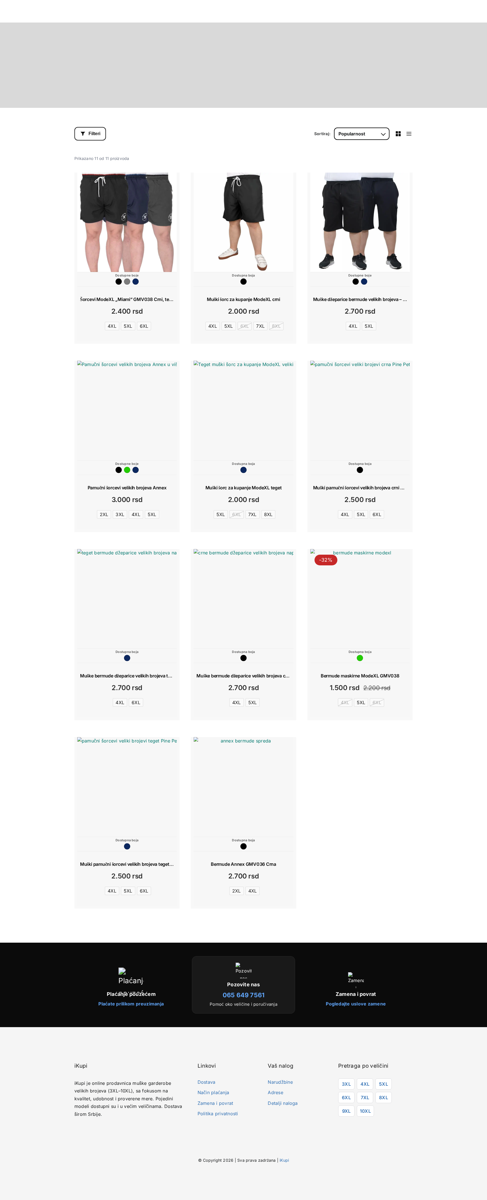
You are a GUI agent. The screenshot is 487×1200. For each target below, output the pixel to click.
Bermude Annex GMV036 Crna (243, 864)
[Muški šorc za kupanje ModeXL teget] (243, 410)
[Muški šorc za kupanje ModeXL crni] (243, 222)
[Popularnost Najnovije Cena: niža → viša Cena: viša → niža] (361, 134)
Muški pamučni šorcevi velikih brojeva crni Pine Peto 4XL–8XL (377, 487)
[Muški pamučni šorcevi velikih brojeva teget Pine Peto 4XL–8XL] (127, 787)
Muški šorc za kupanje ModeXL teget (243, 487)
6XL (346, 1097)
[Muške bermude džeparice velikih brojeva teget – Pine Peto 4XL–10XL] (127, 598)
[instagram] (84, 1128)
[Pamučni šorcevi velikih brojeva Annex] (127, 410)
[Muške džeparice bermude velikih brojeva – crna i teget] (360, 222)
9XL (346, 1111)
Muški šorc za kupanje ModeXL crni (243, 299)
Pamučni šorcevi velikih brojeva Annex (127, 487)
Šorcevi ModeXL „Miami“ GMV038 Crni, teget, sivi (132, 299)
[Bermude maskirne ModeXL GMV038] (360, 598)
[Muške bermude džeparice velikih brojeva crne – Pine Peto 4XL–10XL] (243, 598)
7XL (365, 1097)
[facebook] (75, 1128)
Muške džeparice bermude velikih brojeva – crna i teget (369, 299)
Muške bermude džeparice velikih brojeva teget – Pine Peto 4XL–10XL (152, 676)
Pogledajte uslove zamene (356, 1003)
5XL (383, 1084)
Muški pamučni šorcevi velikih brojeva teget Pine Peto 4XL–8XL (145, 864)
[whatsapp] (92, 1128)
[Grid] (398, 133)
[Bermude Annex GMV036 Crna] (243, 787)
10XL (365, 1111)
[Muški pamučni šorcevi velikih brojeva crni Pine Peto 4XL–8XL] (360, 410)
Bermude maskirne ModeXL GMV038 (360, 676)
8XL (383, 1097)
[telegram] (101, 1128)
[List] (409, 133)
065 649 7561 (244, 995)
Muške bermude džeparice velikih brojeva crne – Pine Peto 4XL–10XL (267, 676)
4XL (365, 1084)
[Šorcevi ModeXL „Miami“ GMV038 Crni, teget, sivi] (127, 222)
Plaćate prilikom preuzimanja (131, 1003)
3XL (346, 1084)
